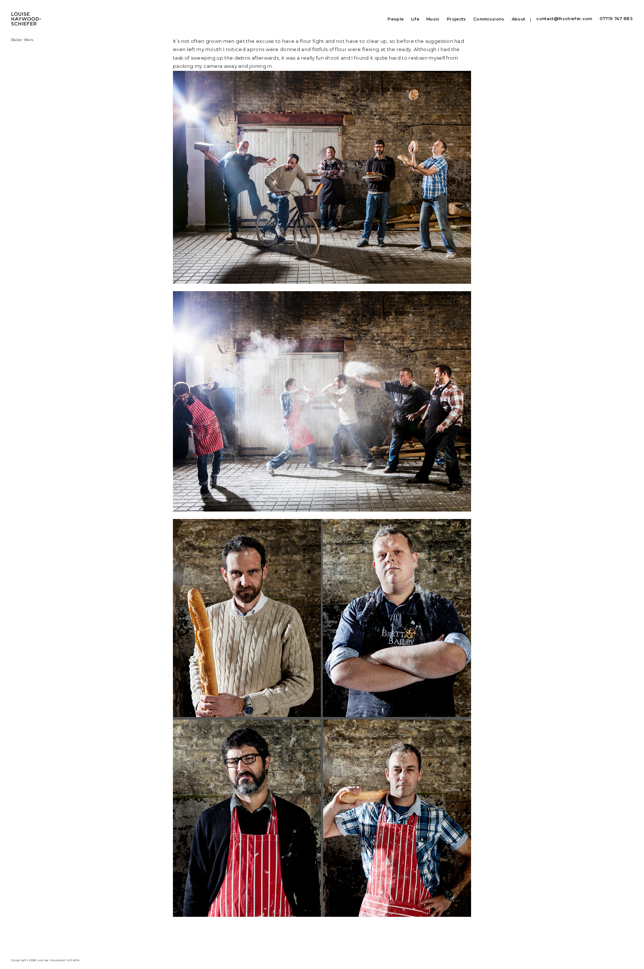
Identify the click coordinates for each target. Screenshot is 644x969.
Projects (456, 19)
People (396, 19)
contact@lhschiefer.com (564, 18)
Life (415, 19)
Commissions (489, 19)
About (518, 19)
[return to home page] (26, 15)
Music (433, 19)
